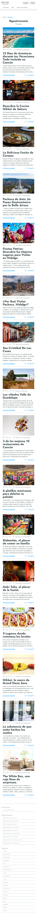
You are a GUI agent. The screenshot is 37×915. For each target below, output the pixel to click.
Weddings (5, 904)
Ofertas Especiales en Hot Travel (10, 837)
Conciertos (5, 885)
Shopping (5, 895)
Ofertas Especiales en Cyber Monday (11, 833)
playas (4, 901)
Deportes (5, 898)
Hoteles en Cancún (22, 7)
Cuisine (5, 879)
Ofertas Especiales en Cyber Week (10, 827)
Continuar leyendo (9, 75)
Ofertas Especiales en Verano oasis (11, 830)
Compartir (30, 75)
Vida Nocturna (6, 888)
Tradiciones (5, 892)
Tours (4, 863)
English (32, 3)
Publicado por (23, 49)
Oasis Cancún (6, 866)
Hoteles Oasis (6, 860)
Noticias (5, 910)
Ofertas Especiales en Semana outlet (11, 843)
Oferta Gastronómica (7, 870)
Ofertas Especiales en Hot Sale (10, 824)
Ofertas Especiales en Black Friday (10, 821)
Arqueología (6, 882)
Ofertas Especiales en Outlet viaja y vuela (12, 840)
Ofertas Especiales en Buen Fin (10, 818)
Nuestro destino (6, 854)
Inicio (4, 17)
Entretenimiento (6, 857)
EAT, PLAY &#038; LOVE (8, 810)
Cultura (4, 873)
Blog (13, 7)
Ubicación (5, 907)
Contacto (26, 3)
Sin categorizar (6, 876)
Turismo (5, 851)
